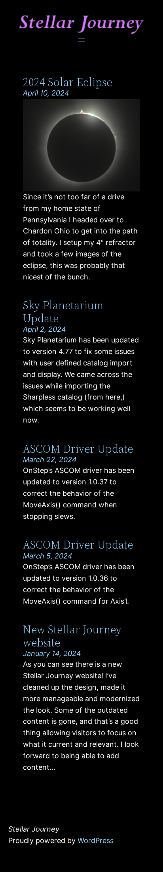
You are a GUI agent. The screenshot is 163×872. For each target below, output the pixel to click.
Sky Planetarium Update (63, 311)
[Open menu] (81, 39)
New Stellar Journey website (72, 635)
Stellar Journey (33, 829)
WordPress (96, 840)
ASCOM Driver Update (78, 448)
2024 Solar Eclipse (67, 82)
